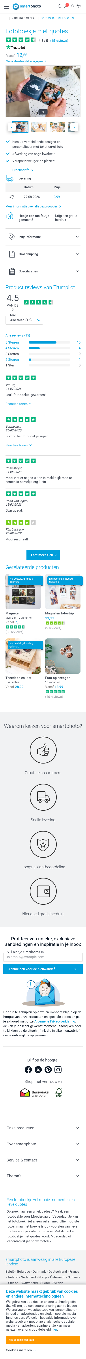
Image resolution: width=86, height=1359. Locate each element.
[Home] (6, 18)
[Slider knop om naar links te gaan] (12, 127)
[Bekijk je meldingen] (72, 6)
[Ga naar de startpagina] (27, 6)
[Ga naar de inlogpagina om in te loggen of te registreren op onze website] (66, 6)
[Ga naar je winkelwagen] (78, 6)
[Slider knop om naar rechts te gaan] (74, 127)
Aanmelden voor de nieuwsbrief (31, 969)
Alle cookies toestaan (21, 1339)
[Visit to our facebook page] (28, 1069)
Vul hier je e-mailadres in (25, 952)
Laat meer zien (42, 555)
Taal (12, 315)
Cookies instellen (19, 1350)
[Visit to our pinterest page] (48, 1069)
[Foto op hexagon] (62, 656)
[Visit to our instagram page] (58, 1069)
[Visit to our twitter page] (38, 1069)
